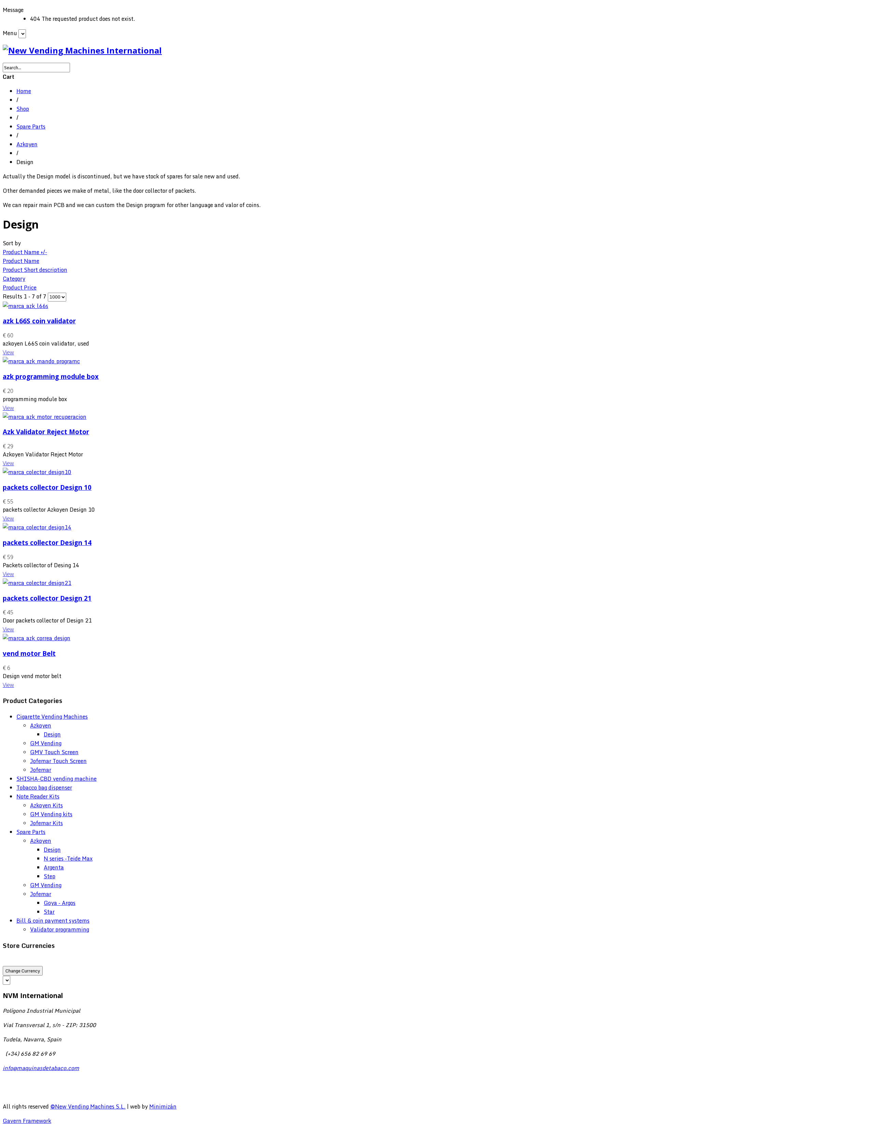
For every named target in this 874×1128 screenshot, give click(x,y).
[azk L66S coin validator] (25, 306)
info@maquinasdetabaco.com (41, 1068)
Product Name (21, 261)
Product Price (20, 287)
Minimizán (163, 1106)
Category (14, 278)
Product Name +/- (25, 252)
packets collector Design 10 (47, 487)
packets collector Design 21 (47, 598)
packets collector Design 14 (47, 542)
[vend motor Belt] (36, 638)
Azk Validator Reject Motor (46, 431)
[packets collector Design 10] (37, 472)
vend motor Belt (29, 653)
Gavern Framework (27, 1120)
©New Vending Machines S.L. (88, 1106)
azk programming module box (51, 376)
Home (23, 91)
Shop (22, 108)
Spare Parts (30, 126)
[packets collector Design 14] (37, 527)
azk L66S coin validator (39, 321)
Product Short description (35, 269)
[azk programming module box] (41, 361)
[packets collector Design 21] (37, 582)
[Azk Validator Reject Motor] (44, 416)
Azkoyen (27, 144)
